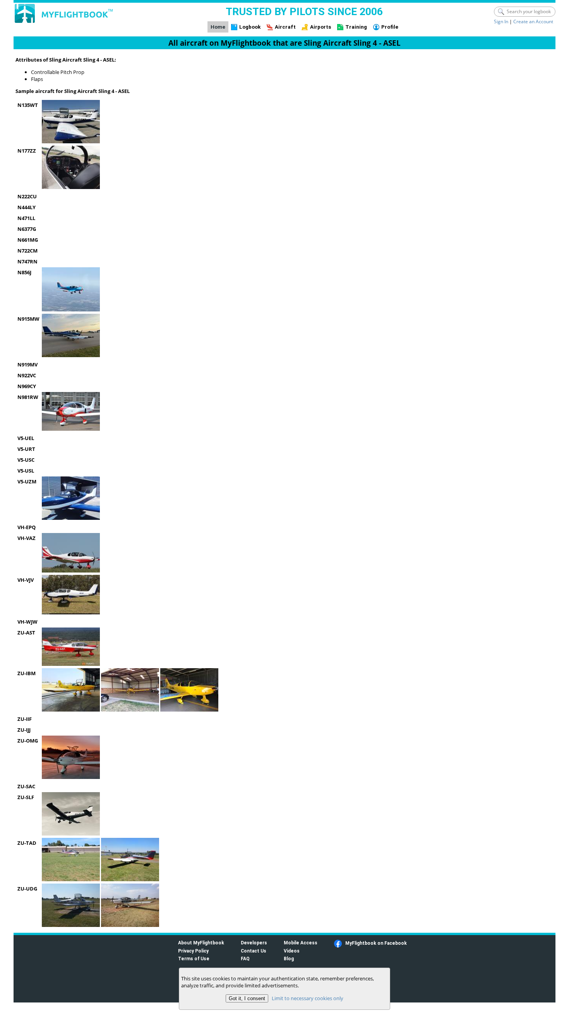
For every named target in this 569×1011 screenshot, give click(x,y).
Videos (292, 951)
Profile (389, 27)
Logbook (250, 27)
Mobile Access (300, 943)
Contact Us (253, 951)
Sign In (501, 21)
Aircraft (285, 27)
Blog (289, 958)
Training (356, 27)
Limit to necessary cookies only (307, 998)
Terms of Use (193, 958)
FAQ (245, 958)
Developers (254, 943)
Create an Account (533, 21)
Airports (320, 27)
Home (218, 27)
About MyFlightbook (201, 943)
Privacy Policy (193, 951)
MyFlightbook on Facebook (376, 943)
